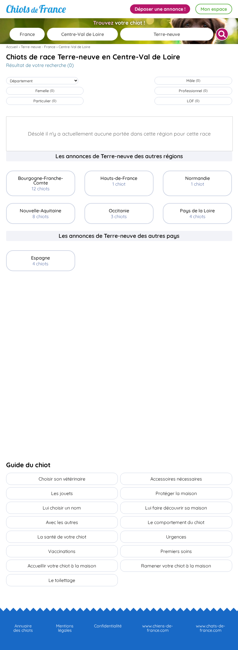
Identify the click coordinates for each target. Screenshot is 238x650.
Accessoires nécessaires (176, 479)
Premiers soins (176, 551)
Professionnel (193, 90)
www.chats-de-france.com (210, 628)
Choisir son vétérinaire (62, 479)
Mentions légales (64, 628)
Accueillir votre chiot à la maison (62, 566)
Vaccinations (61, 551)
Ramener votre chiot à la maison (176, 566)
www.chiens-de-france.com (157, 628)
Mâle (193, 80)
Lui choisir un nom (62, 508)
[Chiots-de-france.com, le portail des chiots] (36, 9)
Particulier (44, 100)
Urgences (176, 537)
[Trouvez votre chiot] (222, 34)
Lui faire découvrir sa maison (176, 508)
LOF (193, 100)
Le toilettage (61, 580)
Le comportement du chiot (176, 522)
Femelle (44, 90)
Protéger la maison (176, 493)
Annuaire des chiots (23, 628)
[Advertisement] (119, 321)
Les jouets (62, 493)
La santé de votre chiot (61, 537)
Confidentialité (108, 626)
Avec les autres (62, 522)
